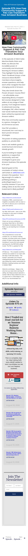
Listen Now (10, 400)
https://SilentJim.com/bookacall (11, 197)
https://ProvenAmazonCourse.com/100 (13, 219)
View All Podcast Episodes (14, 5)
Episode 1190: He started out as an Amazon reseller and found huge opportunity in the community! (13, 414)
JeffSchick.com (18, 173)
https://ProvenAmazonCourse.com (12, 232)
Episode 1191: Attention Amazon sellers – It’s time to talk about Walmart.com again (14, 397)
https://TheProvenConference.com (12, 209)
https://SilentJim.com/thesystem (12, 249)
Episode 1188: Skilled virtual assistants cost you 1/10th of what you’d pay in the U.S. (13, 454)
